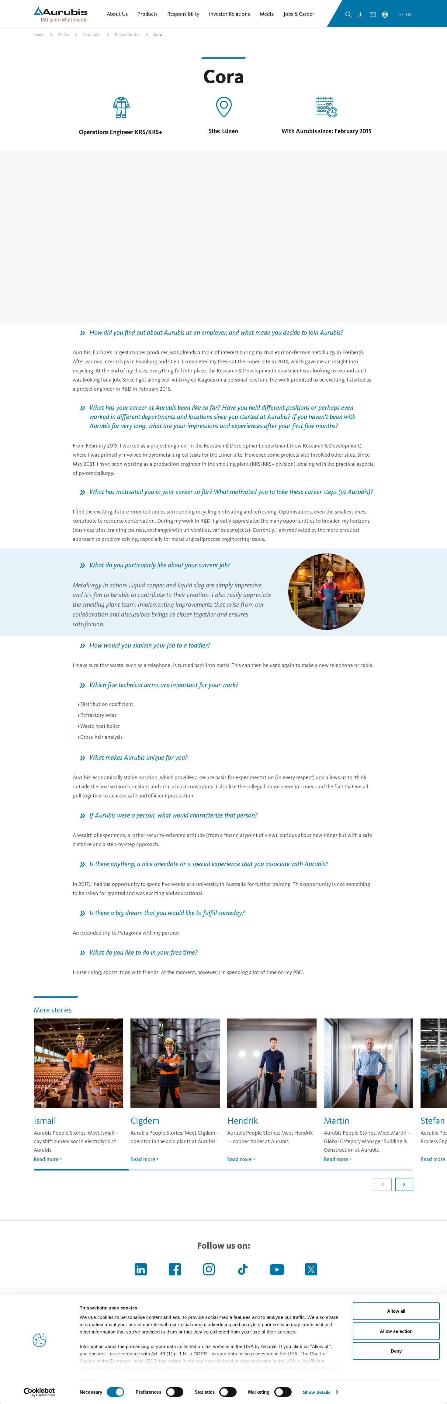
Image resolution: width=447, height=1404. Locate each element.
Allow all (396, 1311)
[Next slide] (404, 1184)
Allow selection (396, 1330)
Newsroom (92, 34)
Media (63, 34)
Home (39, 34)
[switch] (174, 1392)
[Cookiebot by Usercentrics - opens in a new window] (39, 1392)
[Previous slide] (383, 1184)
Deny (396, 1351)
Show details (317, 1392)
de (401, 14)
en (408, 14)
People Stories (127, 34)
